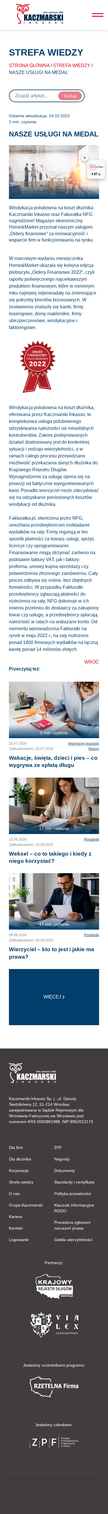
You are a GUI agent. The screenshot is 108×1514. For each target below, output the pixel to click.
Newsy (93, 749)
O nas (14, 1193)
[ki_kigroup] (54, 1495)
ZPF (58, 1147)
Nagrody (62, 1159)
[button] (39, 14)
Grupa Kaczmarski (26, 1205)
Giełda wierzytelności (73, 1239)
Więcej (52, 996)
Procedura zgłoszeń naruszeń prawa (72, 1225)
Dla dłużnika (20, 1159)
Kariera (15, 1216)
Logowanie (19, 1239)
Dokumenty (64, 1170)
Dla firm (16, 1147)
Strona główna (29, 65)
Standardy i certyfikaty (74, 1182)
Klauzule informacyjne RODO (74, 1208)
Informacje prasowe (83, 744)
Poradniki (91, 839)
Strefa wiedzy (71, 65)
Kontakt (16, 1228)
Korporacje (19, 1170)
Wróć (91, 662)
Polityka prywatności (72, 1193)
